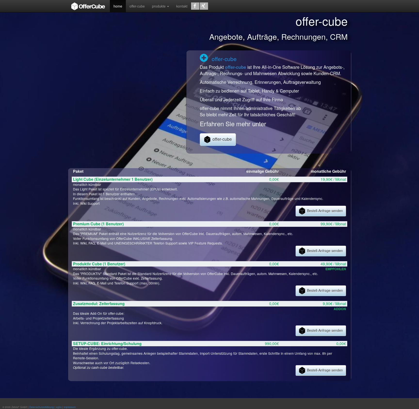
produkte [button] (159, 6)
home (117, 6)
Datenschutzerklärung (41, 407)
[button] (195, 6)
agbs (59, 407)
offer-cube (137, 6)
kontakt (181, 6)
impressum (70, 407)
